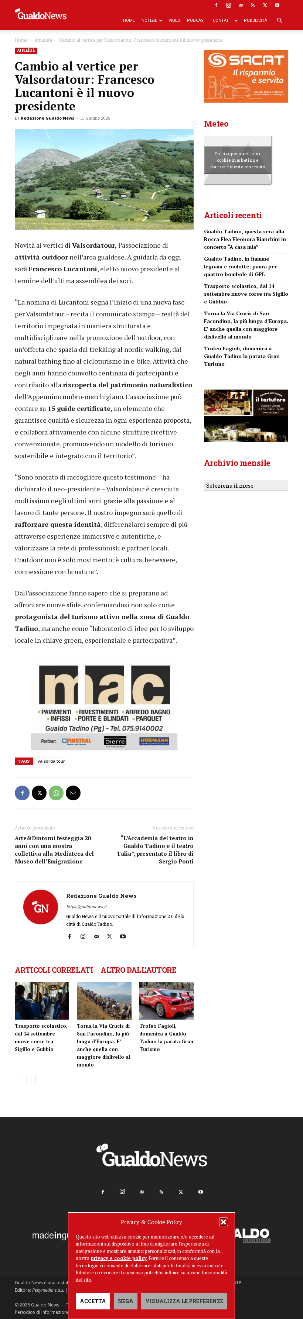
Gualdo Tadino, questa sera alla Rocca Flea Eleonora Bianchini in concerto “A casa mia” (245, 239)
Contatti (222, 20)
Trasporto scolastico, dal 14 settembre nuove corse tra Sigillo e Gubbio (246, 293)
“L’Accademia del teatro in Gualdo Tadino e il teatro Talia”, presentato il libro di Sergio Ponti (155, 849)
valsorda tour (51, 761)
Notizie (149, 20)
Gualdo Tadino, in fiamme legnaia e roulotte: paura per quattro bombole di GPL (240, 266)
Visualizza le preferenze (184, 1301)
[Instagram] (228, 5)
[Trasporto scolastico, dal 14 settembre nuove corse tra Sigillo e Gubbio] (42, 1000)
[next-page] (31, 1079)
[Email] (73, 793)
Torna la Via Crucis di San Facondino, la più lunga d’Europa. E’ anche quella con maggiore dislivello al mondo (246, 325)
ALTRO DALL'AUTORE (138, 970)
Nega (125, 1301)
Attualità (43, 40)
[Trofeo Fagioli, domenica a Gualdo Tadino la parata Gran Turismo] (166, 1000)
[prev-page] (19, 1079)
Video (174, 20)
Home (129, 20)
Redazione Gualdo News (47, 118)
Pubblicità (255, 20)
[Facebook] (216, 5)
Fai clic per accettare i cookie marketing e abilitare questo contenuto (237, 159)
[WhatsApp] (56, 793)
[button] (223, 1222)
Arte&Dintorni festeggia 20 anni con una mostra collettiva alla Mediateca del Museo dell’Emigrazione (54, 849)
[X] (264, 5)
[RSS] (252, 5)
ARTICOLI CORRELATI (54, 970)
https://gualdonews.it (86, 906)
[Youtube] (277, 5)
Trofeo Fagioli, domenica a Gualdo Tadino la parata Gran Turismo (242, 356)
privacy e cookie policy (119, 1258)
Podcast (196, 20)
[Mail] (240, 5)
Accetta (93, 1301)
